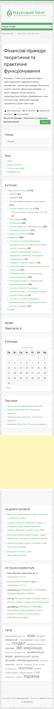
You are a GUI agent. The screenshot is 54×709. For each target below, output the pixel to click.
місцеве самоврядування (22, 660)
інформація (11, 639)
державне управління (36, 644)
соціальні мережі (11, 673)
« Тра (7, 387)
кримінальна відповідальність (15, 652)
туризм (19, 677)
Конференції (12, 237)
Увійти (10, 161)
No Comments (23, 114)
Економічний (15, 223)
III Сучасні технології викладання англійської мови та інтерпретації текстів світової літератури (27, 244)
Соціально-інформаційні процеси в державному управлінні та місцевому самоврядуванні (26, 255)
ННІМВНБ (13, 198)
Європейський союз (13, 636)
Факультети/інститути (17, 190)
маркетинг (10, 664)
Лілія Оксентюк (13, 111)
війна (43, 640)
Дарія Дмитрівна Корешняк (19, 581)
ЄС (24, 636)
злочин (9, 648)
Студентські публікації (17, 234)
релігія (37, 669)
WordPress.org (13, 172)
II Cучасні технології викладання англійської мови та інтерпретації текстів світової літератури (27, 302)
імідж (31, 636)
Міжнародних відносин (19, 230)
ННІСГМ (13, 194)
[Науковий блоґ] (28, 14)
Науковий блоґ (7, 34)
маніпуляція (44, 660)
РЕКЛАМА (25, 668)
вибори (7, 644)
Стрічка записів (14, 165)
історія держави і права (29, 640)
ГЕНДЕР (19, 643)
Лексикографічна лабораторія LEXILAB (29, 212)
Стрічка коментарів (15, 168)
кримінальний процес (26, 656)
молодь (19, 664)
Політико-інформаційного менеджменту (27, 201)
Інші (9, 309)
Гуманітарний (15, 219)
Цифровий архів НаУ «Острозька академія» (27, 424)
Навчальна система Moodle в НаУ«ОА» (25, 406)
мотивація (28, 664)
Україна (31, 676)
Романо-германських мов (20, 208)
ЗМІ (19, 648)
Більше (45, 122)
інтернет (40, 636)
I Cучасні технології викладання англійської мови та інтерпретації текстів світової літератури (27, 291)
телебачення (10, 677)
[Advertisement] (27, 462)
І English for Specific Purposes (22, 263)
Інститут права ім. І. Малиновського (25, 227)
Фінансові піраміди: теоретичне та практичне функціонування (25, 60)
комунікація (32, 648)
